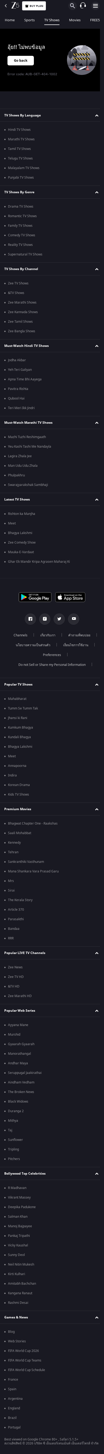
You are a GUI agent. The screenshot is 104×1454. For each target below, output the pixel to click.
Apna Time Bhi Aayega (25, 379)
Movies (75, 20)
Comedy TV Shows (21, 235)
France (13, 1379)
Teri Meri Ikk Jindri (21, 408)
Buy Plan (36, 6)
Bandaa (13, 928)
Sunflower (15, 1139)
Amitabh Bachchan (22, 1283)
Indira (12, 775)
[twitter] (57, 619)
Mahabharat (17, 698)
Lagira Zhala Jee (20, 456)
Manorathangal (19, 1053)
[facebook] (28, 619)
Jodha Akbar (17, 360)
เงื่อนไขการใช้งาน (73, 645)
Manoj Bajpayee (20, 1226)
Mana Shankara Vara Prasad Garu (33, 871)
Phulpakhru (16, 475)
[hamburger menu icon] (95, 6)
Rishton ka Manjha (21, 513)
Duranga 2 (16, 1111)
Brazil (12, 1417)
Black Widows (18, 1101)
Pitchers (14, 1159)
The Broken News (21, 1092)
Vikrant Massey (19, 1197)
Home (10, 20)
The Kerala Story (20, 900)
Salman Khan (17, 1216)
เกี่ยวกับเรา (46, 635)
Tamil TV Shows (19, 148)
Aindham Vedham (21, 1082)
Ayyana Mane (18, 1025)
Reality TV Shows (20, 244)
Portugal (14, 1427)
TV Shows (51, 20)
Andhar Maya (18, 1063)
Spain (12, 1389)
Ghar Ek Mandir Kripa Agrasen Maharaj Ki (39, 561)
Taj (10, 1130)
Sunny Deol (16, 1255)
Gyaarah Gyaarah (21, 1044)
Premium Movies (17, 809)
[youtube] (71, 619)
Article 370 (16, 909)
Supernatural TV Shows (25, 254)
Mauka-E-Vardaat (21, 552)
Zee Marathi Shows (22, 302)
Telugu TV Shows (20, 158)
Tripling (13, 1149)
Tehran (13, 852)
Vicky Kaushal (18, 1245)
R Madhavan (17, 1188)
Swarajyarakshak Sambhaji (28, 484)
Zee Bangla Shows (21, 331)
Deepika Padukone (22, 1207)
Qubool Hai (16, 398)
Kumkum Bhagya (20, 727)
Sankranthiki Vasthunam (26, 861)
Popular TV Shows (18, 684)
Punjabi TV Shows (21, 177)
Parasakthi (16, 919)
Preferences (50, 655)
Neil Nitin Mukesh (21, 1264)
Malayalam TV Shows (23, 168)
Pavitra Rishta (18, 388)
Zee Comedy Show (21, 542)
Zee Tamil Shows (20, 321)
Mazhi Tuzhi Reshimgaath (27, 437)
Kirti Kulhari (16, 1274)
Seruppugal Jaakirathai (25, 1072)
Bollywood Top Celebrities (25, 1173)
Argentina (15, 1398)
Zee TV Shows (18, 283)
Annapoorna (17, 765)
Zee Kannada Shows (23, 312)
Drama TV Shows (20, 206)
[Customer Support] (83, 5)
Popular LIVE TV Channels (24, 953)
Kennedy (14, 842)
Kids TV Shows (18, 794)
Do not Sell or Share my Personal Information (50, 664)
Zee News (15, 967)
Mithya (13, 1120)
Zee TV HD (16, 976)
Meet (12, 523)
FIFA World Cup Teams (24, 1360)
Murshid (14, 1034)
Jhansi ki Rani (17, 718)
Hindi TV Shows (19, 129)
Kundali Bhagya (19, 737)
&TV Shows (16, 293)
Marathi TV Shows (21, 139)
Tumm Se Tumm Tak (23, 708)
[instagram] (43, 619)
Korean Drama (19, 785)
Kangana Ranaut (20, 1293)
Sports (29, 20)
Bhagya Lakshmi (20, 533)
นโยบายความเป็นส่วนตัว (31, 645)
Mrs (11, 881)
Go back (20, 60)
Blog (11, 1331)
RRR (11, 938)
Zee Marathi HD (20, 996)
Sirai (11, 890)
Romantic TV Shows (22, 216)
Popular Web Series (19, 1010)
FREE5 (95, 20)
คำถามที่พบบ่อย (77, 635)
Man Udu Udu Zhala (23, 465)
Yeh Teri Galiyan (20, 369)
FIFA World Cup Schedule (26, 1370)
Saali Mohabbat (19, 833)
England (14, 1408)
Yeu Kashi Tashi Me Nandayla (29, 446)
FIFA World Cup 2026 (23, 1350)
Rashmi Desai (18, 1302)
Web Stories (17, 1341)
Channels (19, 635)
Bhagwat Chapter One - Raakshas (33, 823)
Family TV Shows (20, 225)
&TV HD (13, 986)
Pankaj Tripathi (19, 1235)
